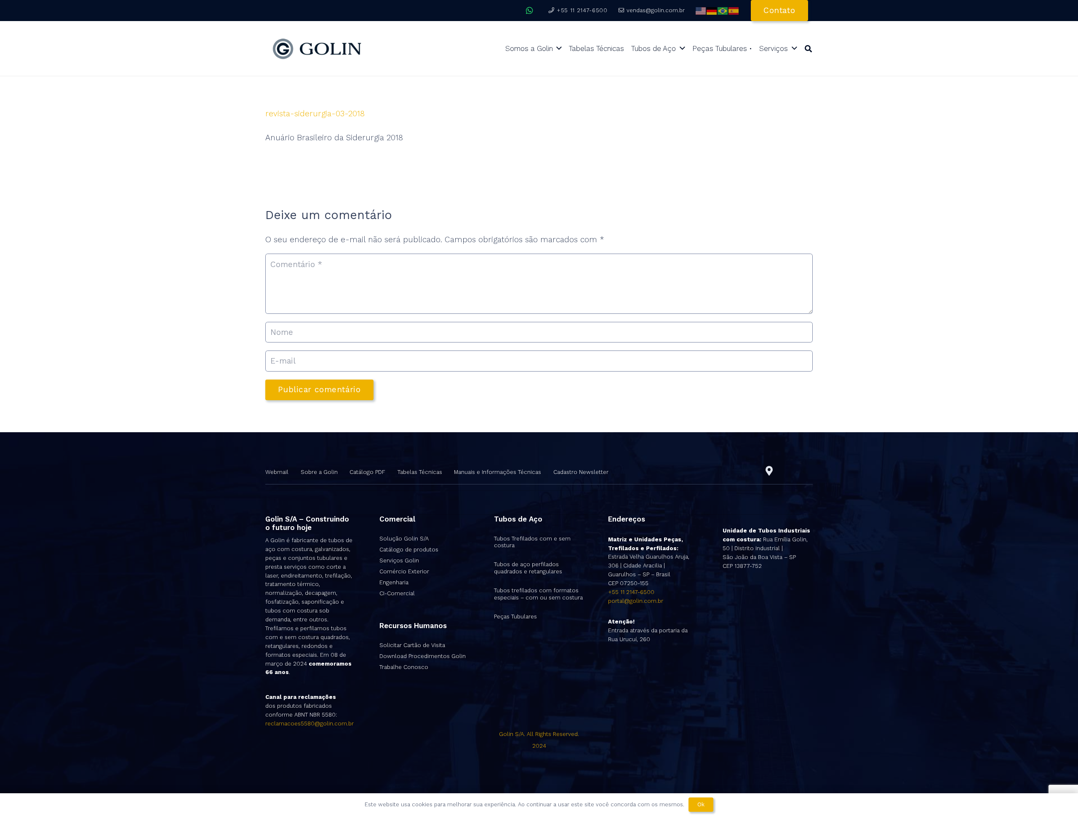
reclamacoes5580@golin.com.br (309, 723)
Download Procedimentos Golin (422, 656)
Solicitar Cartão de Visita (412, 645)
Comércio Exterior (404, 571)
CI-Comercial (397, 593)
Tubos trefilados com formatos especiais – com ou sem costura (538, 594)
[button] (808, 48)
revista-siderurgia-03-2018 (315, 113)
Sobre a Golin (319, 472)
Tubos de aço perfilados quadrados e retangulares (528, 568)
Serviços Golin (399, 560)
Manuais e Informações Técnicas (497, 472)
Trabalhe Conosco (403, 667)
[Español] (733, 10)
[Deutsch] (712, 10)
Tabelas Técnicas (420, 472)
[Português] (723, 10)
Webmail (276, 472)
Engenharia (393, 582)
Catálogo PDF (367, 472)
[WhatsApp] (530, 11)
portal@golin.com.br (635, 601)
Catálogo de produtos (408, 549)
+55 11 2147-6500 (631, 592)
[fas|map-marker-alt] (769, 471)
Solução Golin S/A (404, 538)
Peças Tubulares (515, 616)
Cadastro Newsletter (580, 472)
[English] (701, 10)
